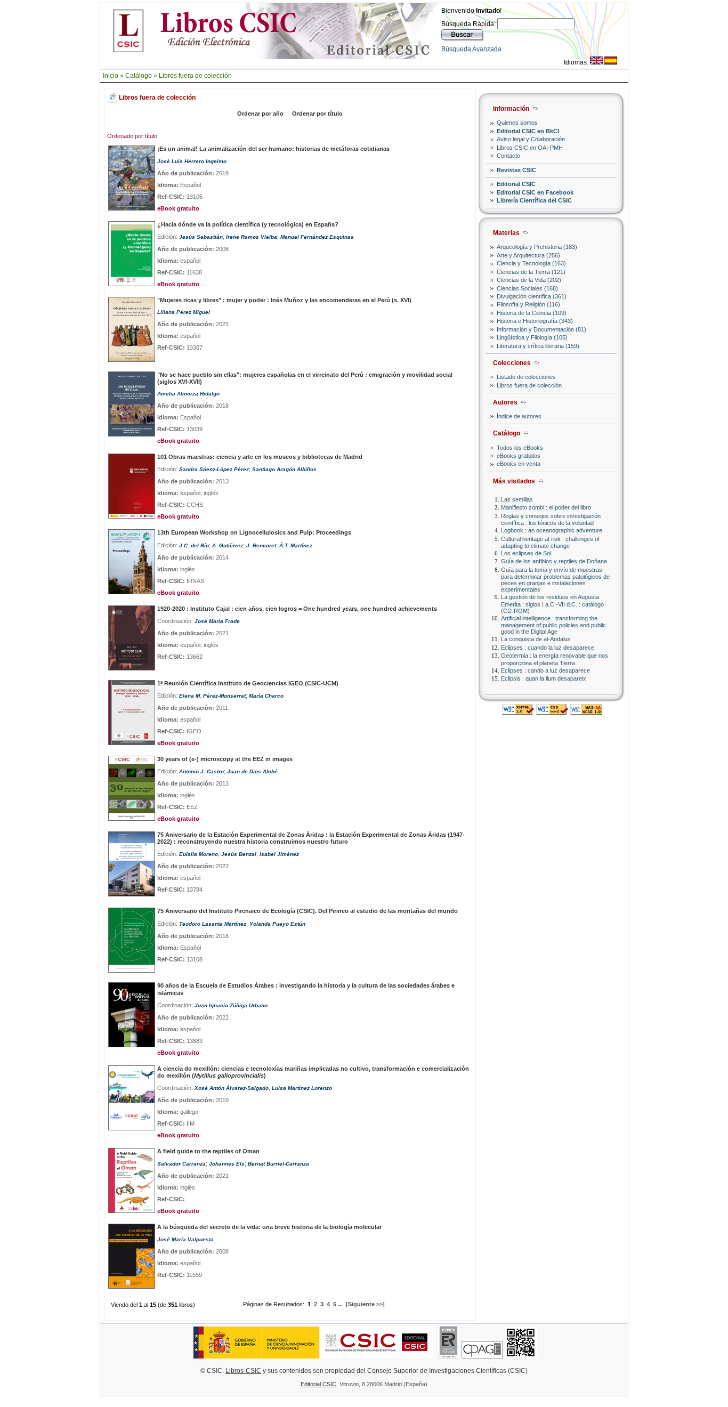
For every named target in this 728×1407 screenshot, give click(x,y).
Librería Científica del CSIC (534, 200)
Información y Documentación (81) (541, 329)
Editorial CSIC (516, 184)
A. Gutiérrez (227, 545)
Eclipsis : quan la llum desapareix (543, 678)
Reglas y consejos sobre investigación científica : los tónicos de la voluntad (551, 519)
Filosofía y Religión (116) (528, 304)
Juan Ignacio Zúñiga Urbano (231, 1005)
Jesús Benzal (238, 854)
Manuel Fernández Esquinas (317, 237)
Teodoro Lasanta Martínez (212, 924)
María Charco (266, 696)
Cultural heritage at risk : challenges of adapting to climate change (550, 542)
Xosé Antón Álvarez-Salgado (232, 1088)
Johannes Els (227, 1164)
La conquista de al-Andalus (536, 639)
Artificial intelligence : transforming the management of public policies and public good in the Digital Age (553, 625)
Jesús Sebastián (201, 237)
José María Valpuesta (185, 1239)
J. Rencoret (261, 545)
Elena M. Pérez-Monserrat (212, 696)
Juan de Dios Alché (252, 771)
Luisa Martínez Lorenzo (302, 1088)
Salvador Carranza (181, 1164)
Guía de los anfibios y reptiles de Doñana (554, 561)
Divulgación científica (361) (532, 296)
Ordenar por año (260, 113)
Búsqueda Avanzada (471, 49)
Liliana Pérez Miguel (183, 312)
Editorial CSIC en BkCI (528, 131)
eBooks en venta (518, 463)
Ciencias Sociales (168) (527, 288)
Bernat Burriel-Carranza (278, 1164)
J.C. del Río (194, 545)
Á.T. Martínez (295, 545)
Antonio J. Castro (201, 771)
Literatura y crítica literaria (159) (538, 346)
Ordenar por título (317, 113)
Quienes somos (517, 122)
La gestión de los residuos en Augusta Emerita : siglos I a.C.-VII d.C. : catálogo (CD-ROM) (552, 603)
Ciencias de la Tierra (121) (531, 272)
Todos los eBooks (520, 447)
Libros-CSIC (243, 1370)
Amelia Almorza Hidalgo (188, 394)
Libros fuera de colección (195, 75)
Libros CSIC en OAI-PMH (530, 147)
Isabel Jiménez (279, 854)
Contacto (508, 155)
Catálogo (138, 75)
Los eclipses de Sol (526, 553)
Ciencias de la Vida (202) (529, 280)
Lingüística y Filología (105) (532, 337)
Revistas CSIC (516, 170)
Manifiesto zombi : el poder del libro (546, 507)
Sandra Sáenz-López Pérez (214, 469)
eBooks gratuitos (518, 455)
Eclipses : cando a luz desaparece (545, 670)
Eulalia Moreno (198, 854)
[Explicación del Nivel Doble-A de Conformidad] (586, 711)
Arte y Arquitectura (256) (528, 255)
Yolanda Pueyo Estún (277, 924)
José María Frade (217, 621)
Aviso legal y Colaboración (531, 139)
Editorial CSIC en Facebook (535, 192)
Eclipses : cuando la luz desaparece (547, 647)
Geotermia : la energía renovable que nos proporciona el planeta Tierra (554, 659)
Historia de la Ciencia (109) (532, 313)
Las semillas (517, 499)
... (340, 1304)
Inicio (110, 75)
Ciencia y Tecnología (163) (531, 263)
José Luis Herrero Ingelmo (192, 161)
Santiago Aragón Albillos (284, 469)
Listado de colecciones (526, 377)
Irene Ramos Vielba (251, 237)
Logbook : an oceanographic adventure (551, 530)
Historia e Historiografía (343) (535, 321)
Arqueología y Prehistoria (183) (537, 247)
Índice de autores (519, 416)
